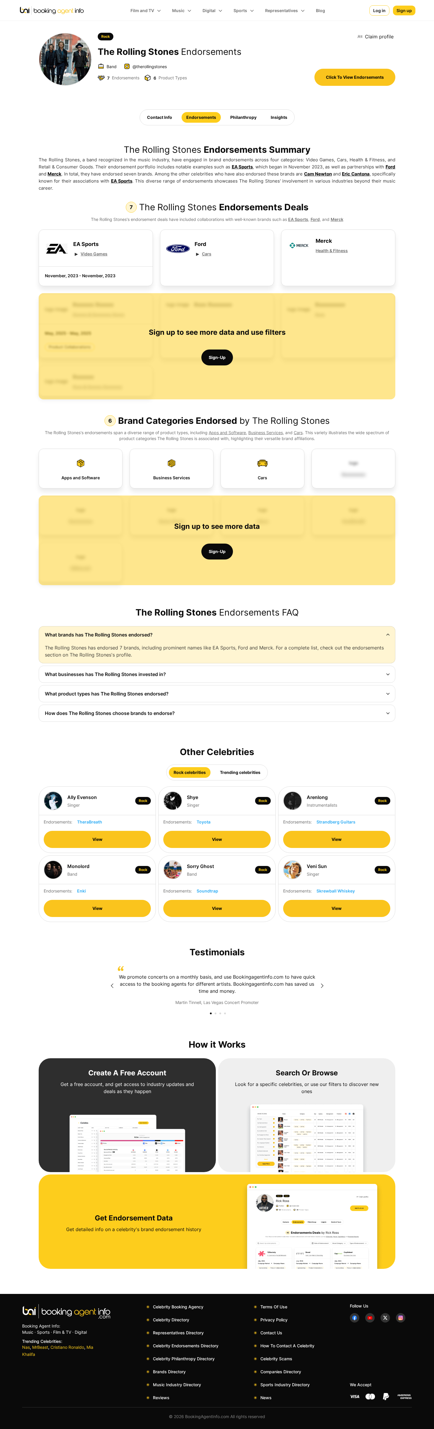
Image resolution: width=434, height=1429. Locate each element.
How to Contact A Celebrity (287, 1345)
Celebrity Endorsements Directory (185, 1345)
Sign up (404, 10)
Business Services (265, 432)
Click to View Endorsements (355, 77)
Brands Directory (169, 1371)
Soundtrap (207, 890)
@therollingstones (150, 66)
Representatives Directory (178, 1332)
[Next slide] (322, 985)
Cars (206, 253)
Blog (320, 10)
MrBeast (40, 1347)
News (266, 1397)
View (97, 839)
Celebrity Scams (276, 1358)
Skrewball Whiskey (335, 890)
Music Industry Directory (177, 1384)
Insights (279, 117)
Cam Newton (318, 174)
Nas (26, 1347)
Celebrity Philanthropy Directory (184, 1358)
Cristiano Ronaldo (67, 1347)
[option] (217, 985)
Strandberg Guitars (335, 821)
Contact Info (159, 117)
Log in (379, 10)
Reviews (161, 1397)
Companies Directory (280, 1371)
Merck (54, 174)
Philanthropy (243, 117)
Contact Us (271, 1332)
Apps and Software (227, 432)
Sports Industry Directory (285, 1384)
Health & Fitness (332, 250)
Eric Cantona (355, 174)
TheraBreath (89, 821)
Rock (105, 36)
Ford (390, 167)
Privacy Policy (274, 1319)
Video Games (94, 253)
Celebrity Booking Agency (178, 1306)
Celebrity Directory (171, 1319)
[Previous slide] (111, 985)
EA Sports (242, 167)
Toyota (204, 821)
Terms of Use (273, 1306)
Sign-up (217, 357)
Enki (81, 890)
